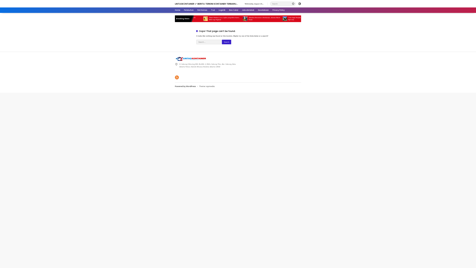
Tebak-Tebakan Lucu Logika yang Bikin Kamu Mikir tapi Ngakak (216, 18)
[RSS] (177, 77)
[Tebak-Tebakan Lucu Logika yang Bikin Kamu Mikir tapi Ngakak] (197, 19)
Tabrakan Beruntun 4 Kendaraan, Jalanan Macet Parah (256, 18)
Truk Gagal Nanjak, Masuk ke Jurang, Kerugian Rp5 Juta (295, 18)
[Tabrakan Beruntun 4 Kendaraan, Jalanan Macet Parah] (237, 19)
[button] (293, 4)
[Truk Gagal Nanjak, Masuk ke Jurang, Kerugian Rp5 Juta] (276, 19)
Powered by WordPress (185, 86)
